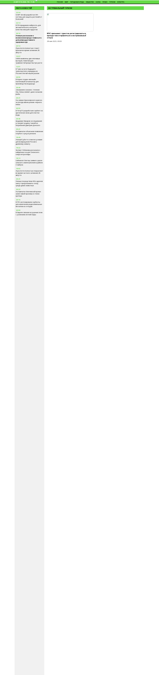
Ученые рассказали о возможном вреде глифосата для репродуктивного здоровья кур (28, 38)
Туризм (112, 2)
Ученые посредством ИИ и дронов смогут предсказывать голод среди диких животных (29, 183)
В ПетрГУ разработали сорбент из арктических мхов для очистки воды (29, 112)
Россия (60, 2)
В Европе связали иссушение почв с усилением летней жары (29, 213)
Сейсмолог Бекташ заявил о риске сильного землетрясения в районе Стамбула (29, 162)
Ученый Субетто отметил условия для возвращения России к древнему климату (29, 141)
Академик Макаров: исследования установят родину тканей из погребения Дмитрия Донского (29, 123)
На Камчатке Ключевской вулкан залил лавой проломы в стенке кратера (28, 193)
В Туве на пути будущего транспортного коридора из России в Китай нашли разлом (27, 71)
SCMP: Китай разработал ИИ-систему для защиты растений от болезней (29, 17)
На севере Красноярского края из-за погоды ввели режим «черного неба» (29, 102)
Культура (120, 2)
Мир (66, 2)
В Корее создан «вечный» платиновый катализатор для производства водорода (27, 81)
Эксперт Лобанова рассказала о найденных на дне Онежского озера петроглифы (28, 152)
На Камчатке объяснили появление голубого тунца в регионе (29, 132)
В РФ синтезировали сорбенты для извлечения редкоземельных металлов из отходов (29, 204)
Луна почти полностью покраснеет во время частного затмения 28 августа (29, 173)
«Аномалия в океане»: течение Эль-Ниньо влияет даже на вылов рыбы (29, 92)
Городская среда (77, 2)
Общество (90, 2)
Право (104, 2)
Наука (98, 2)
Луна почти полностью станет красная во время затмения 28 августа (27, 50)
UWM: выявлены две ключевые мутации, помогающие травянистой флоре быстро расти (29, 60)
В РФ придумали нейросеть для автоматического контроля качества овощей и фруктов (28, 27)
